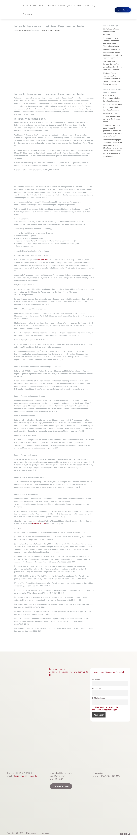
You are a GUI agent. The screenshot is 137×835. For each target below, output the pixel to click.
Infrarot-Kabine (43, 260)
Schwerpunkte (35, 5)
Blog (93, 5)
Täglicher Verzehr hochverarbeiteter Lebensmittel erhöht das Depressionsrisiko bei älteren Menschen (112, 78)
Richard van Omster (110, 125)
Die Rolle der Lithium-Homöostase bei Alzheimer (111, 31)
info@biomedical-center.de (25, 776)
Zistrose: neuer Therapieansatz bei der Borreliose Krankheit (112, 98)
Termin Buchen (122, 10)
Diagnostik (50, 5)
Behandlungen (64, 5)
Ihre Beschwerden (81, 5)
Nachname (96, 689)
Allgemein (45, 30)
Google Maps (60, 786)
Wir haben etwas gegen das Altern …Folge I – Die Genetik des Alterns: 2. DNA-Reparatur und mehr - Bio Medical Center (112, 145)
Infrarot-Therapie (54, 30)
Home (25, 5)
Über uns (26, 14)
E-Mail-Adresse (98, 698)
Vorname (96, 680)
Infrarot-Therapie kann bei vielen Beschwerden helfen (112, 119)
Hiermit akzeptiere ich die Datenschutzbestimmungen (105, 708)
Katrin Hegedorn (109, 113)
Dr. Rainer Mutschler (24, 30)
